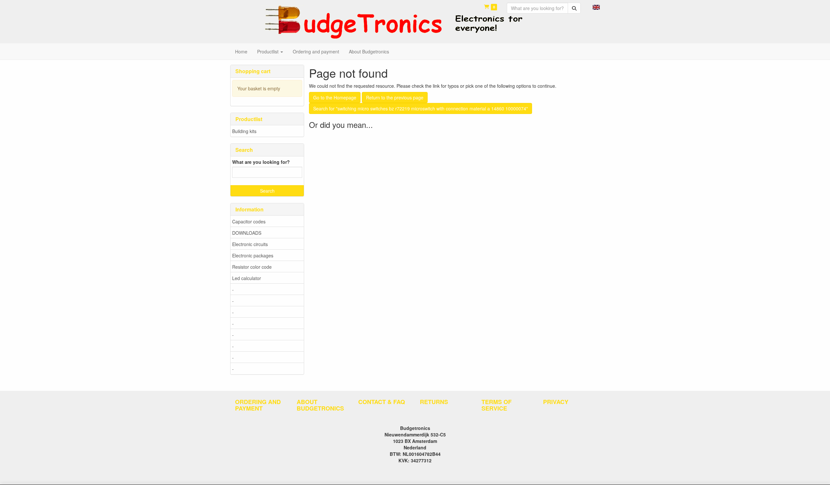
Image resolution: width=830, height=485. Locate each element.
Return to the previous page (394, 97)
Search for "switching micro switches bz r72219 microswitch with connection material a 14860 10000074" (420, 108)
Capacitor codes (249, 221)
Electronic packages (252, 255)
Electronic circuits (250, 244)
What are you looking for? (261, 162)
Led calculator (246, 278)
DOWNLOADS (246, 233)
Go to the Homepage (334, 97)
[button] (596, 6)
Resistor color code (252, 267)
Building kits (244, 131)
